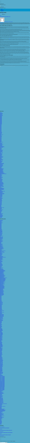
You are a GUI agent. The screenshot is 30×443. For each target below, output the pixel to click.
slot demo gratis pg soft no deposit (3, 173)
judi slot (0, 397)
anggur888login (1, 358)
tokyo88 (1, 415)
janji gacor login (1, 318)
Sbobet (0, 15)
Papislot (0, 158)
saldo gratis (1, 190)
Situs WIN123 (1, 375)
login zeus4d (1, 179)
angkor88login (1, 364)
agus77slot (1, 335)
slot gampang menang (2, 207)
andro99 (1, 356)
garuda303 (1, 143)
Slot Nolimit (1, 258)
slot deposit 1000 (1, 399)
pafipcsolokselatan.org (2, 172)
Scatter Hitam (1, 361)
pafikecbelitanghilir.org (2, 285)
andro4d (1, 355)
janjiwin (0, 112)
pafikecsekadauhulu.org (2, 288)
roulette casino (1, 302)
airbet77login (1, 338)
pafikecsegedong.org (2, 282)
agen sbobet (1, 404)
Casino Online (1, 373)
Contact (2, 10)
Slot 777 (1, 374)
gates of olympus (1, 395)
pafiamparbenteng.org (2, 276)
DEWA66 (1, 116)
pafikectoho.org (1, 284)
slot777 (0, 137)
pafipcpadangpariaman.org (2, 270)
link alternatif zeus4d (2, 417)
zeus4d (0, 205)
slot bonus (1, 312)
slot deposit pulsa (1, 267)
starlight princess (1, 192)
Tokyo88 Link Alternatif (2, 381)
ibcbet (0, 262)
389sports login (1, 372)
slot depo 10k (1, 265)
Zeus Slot (1, 250)
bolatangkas (1, 257)
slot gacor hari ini (1, 156)
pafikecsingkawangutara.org (2, 280)
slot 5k (0, 212)
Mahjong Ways (1, 253)
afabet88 (1, 331)
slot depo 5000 (1, 115)
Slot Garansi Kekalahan (2, 252)
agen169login (1, 333)
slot (0, 142)
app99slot (1, 371)
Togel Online (1, 238)
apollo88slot (1, 370)
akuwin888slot (1, 346)
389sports (1, 199)
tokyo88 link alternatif (2, 188)
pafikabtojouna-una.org (2, 275)
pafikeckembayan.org (2, 291)
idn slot (0, 242)
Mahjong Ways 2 (1, 246)
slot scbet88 (1, 229)
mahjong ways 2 (1, 134)
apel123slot (1, 367)
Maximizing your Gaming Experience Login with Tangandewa (6, 432)
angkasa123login (1, 360)
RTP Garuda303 (1, 157)
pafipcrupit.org (1, 170)
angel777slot (1, 357)
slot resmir (1, 422)
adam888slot (1, 329)
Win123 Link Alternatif (2, 387)
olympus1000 (1, 191)
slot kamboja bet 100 (2, 248)
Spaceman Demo (1, 256)
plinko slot (1, 204)
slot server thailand (1, 247)
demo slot (1, 187)
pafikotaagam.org (1, 269)
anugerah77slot (1, 366)
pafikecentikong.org (2, 290)
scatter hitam (1, 181)
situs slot (1, 149)
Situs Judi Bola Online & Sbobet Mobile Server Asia (5, 16)
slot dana (1, 133)
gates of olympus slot (2, 310)
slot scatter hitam (1, 392)
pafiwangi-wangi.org (2, 274)
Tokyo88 (1, 175)
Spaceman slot (1, 113)
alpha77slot (1, 349)
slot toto (0, 174)
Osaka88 (1, 208)
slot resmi (1, 421)
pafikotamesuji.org (1, 169)
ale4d (0, 347)
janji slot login (1, 317)
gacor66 (0, 178)
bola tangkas (1, 309)
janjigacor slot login (2, 314)
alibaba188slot (1, 348)
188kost (0, 323)
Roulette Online (1, 237)
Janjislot (0, 162)
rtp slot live (1, 311)
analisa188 (1, 353)
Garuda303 (1, 154)
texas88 (0, 140)
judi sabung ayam (1, 182)
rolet (0, 152)
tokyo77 (1, 268)
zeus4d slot (1, 166)
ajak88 (0, 340)
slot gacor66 (1, 194)
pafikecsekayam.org (2, 293)
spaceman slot (1, 150)
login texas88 (1, 233)
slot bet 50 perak (1, 209)
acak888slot (1, 328)
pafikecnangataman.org (2, 287)
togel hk (0, 153)
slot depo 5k (1, 200)
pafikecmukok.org (1, 292)
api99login (1, 369)
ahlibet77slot (1, 336)
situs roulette (1, 151)
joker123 (1, 136)
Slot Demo (1, 144)
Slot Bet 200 (1, 313)
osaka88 (1, 407)
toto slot (0, 138)
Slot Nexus (1, 241)
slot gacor (1, 202)
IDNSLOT (1, 114)
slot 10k (0, 418)
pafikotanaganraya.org (2, 273)
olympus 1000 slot (1, 189)
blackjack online (1, 220)
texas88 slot (1, 234)
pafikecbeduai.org (1, 289)
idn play (0, 391)
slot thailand (1, 161)
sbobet (0, 160)
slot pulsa (1, 135)
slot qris (0, 249)
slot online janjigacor (2, 163)
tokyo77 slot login (1, 400)
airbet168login (1, 337)
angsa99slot (1, 365)
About (1, 9)
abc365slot (1, 326)
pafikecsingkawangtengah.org (3, 279)
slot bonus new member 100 (2, 406)
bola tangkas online (2, 413)
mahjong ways (1, 177)
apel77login (1, 368)
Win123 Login (1, 362)
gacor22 (0, 266)
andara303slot (1, 354)
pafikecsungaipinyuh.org (2, 283)
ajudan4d (1, 343)
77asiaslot (1, 324)
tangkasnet (1, 132)
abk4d (0, 327)
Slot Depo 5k (1, 264)
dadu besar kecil (1, 393)
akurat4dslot (1, 344)
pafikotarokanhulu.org (2, 271)
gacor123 (1, 197)
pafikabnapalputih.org (2, 272)
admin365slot (1, 330)
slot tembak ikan (1, 147)
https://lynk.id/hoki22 (2, 409)
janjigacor (1, 305)
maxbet (0, 412)
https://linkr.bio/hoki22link (2, 410)
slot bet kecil (1, 214)
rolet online (1, 145)
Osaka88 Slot (1, 216)
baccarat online (1, 303)
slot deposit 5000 (1, 183)
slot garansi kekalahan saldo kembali (3, 403)
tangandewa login (1, 431)
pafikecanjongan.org (2, 281)
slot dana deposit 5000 (2, 193)
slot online (1, 148)
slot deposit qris (1, 185)
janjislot (0, 125)
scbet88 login (1, 230)
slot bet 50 (1, 211)
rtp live (0, 260)
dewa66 (0, 124)
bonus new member (2, 186)
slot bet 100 (1, 180)
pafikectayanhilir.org (2, 294)
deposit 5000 (1, 244)
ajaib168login (1, 339)
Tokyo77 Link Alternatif (2, 376)
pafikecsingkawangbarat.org (2, 278)
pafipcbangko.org (1, 171)
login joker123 (1, 239)
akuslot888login (1, 345)
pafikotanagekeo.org (2, 168)
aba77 (0, 325)
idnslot (0, 167)
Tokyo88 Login (1, 319)
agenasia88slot (1, 334)
